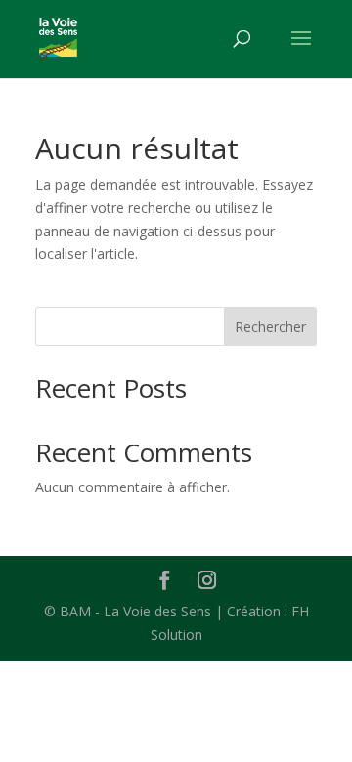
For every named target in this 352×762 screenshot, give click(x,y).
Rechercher (270, 327)
